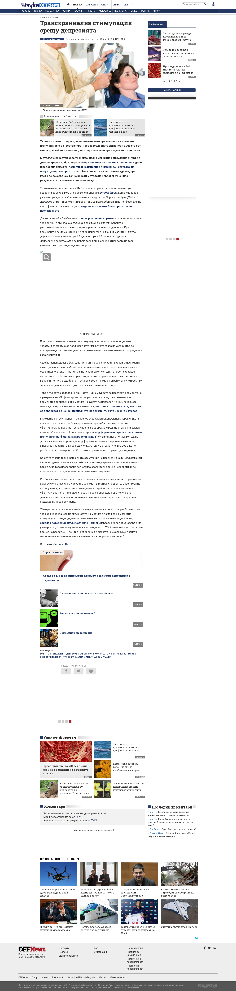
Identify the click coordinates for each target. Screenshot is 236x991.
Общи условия (135, 948)
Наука (77, 4)
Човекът (91, 11)
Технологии (120, 11)
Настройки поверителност (135, 967)
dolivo (153, 812)
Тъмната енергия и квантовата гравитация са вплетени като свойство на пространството (178, 56)
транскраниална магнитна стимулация (87, 657)
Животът (78, 11)
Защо (134, 11)
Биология (58, 654)
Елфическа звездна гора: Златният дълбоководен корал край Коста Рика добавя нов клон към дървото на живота (126, 771)
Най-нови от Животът (61, 116)
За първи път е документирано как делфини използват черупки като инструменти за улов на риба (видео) (124, 130)
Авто (116, 4)
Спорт (105, 4)
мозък (132, 654)
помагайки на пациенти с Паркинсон (93, 166)
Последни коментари (172, 807)
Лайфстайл (58, 977)
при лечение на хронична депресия (108, 162)
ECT (42, 654)
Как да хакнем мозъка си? (77, 613)
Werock (103, 977)
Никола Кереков (51, 39)
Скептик (144, 11)
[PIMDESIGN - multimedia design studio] (206, 987)
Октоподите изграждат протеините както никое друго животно (178, 36)
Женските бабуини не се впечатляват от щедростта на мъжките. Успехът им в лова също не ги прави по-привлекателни (72, 128)
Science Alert (62, 544)
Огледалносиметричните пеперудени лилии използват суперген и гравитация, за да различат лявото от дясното (129, 791)
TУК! (78, 816)
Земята (66, 11)
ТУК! (94, 820)
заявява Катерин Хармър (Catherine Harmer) (69, 522)
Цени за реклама (68, 955)
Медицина (105, 11)
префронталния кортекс (97, 218)
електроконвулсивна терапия (97, 654)
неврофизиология (50, 657)
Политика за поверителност (135, 960)
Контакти (64, 948)
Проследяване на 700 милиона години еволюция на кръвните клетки (178, 71)
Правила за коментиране (134, 953)
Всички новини (172, 90)
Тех (125, 4)
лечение (121, 654)
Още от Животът (60, 737)
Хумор (156, 11)
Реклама (63, 951)
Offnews (92, 4)
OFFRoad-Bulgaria (85, 977)
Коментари (54, 806)
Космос (26, 11)
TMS (48, 654)
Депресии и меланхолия (75, 632)
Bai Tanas (155, 829)
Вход (95, 948)
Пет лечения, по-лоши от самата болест (86, 593)
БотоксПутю (157, 833)
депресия (72, 654)
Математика (52, 11)
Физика (38, 11)
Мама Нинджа (118, 977)
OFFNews (23, 977)
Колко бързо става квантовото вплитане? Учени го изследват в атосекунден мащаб (170, 822)
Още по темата (53, 552)
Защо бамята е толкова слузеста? (179, 829)
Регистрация (100, 951)
